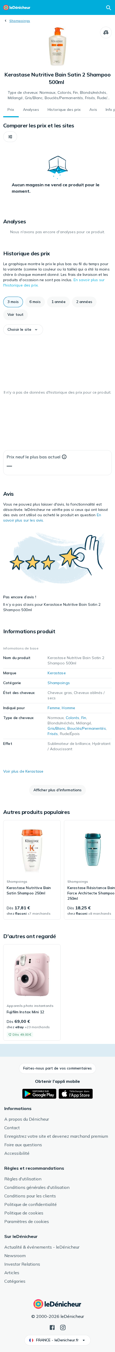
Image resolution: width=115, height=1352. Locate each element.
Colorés (72, 717)
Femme (54, 707)
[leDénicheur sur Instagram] (63, 1327)
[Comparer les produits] (106, 32)
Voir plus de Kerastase (23, 771)
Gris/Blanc (56, 728)
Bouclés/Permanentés (86, 728)
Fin (83, 717)
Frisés (53, 733)
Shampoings (19, 21)
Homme (68, 707)
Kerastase (57, 673)
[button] (10, 136)
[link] (32, 870)
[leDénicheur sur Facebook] (52, 1327)
